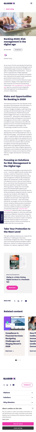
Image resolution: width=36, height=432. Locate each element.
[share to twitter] (15, 301)
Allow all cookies (18, 424)
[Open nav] (31, 3)
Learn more (5, 419)
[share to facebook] (22, 301)
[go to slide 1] (16, 360)
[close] (32, 408)
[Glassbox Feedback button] (2, 217)
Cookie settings (18, 428)
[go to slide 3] (20, 360)
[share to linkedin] (18, 301)
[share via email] (26, 301)
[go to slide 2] (18, 360)
